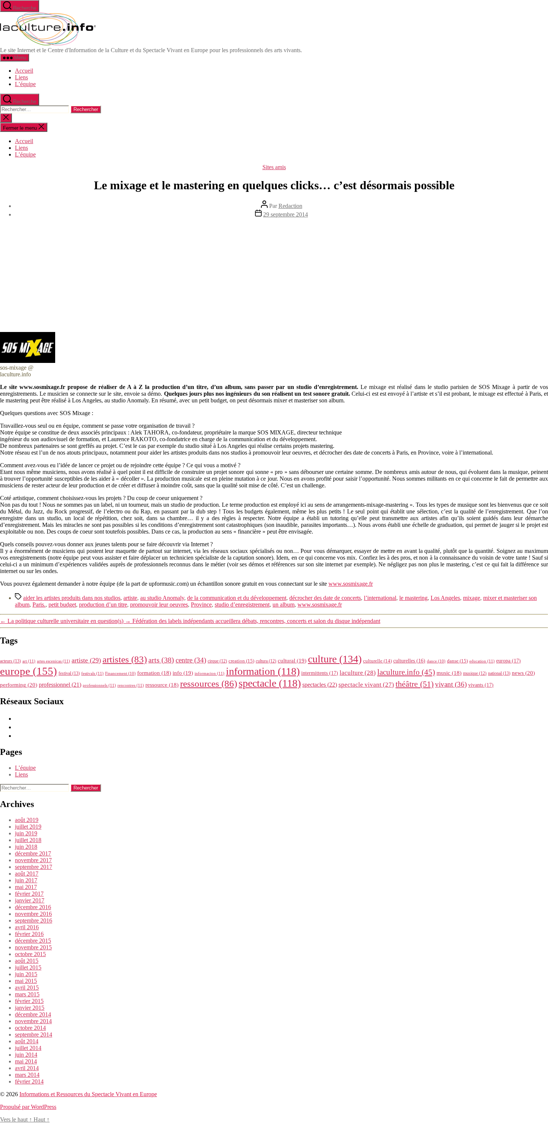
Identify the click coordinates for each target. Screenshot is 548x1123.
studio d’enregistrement (242, 604)
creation (241, 661)
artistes (125, 659)
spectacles (319, 684)
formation (154, 673)
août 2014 (26, 1041)
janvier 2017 (29, 900)
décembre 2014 (33, 1014)
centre (191, 660)
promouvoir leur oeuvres (159, 604)
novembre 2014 (33, 1021)
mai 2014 (26, 1061)
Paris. (38, 604)
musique (474, 673)
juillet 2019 (28, 826)
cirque (217, 661)
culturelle (377, 661)
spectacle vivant (366, 684)
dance (436, 661)
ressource (162, 685)
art (28, 661)
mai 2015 (26, 981)
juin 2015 (26, 974)
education (482, 661)
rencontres (130, 685)
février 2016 (29, 934)
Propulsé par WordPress (28, 1107)
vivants (481, 685)
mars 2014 (27, 1075)
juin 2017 (26, 880)
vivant (451, 684)
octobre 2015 (30, 954)
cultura (266, 661)
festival (69, 673)
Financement (120, 673)
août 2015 (26, 961)
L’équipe (25, 84)
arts (161, 660)
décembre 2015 (33, 940)
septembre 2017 (33, 867)
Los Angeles (445, 598)
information (263, 671)
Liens (21, 77)
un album (284, 604)
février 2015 (29, 1001)
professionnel (60, 684)
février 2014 (29, 1081)
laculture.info (406, 672)
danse (457, 661)
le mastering (413, 598)
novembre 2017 (33, 860)
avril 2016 (27, 927)
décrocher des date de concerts (325, 598)
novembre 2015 (33, 947)
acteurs (10, 661)
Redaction (290, 206)
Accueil (24, 70)
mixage (471, 598)
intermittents (319, 673)
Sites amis (274, 167)
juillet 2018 (28, 840)
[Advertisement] (274, 276)
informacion (209, 673)
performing (18, 684)
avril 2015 (27, 987)
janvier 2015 (29, 1008)
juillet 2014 (28, 1048)
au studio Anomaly (162, 598)
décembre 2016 (33, 907)
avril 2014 (27, 1068)
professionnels (99, 685)
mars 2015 (27, 994)
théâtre (415, 684)
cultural (292, 661)
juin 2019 (26, 833)
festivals (92, 673)
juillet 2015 (28, 967)
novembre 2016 (33, 914)
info (183, 673)
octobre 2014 (30, 1028)
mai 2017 (26, 887)
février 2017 (29, 894)
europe (28, 671)
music (449, 673)
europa (508, 661)
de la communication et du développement (236, 598)
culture (335, 659)
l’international (380, 598)
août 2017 (26, 873)
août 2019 (26, 820)
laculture (358, 672)
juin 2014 (26, 1054)
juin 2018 (26, 847)
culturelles (409, 661)
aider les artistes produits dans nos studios (71, 598)
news (523, 673)
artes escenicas (53, 661)
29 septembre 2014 (285, 214)
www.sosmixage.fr (350, 584)
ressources (208, 683)
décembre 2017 (33, 853)
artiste (130, 598)
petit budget (62, 604)
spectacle (270, 683)
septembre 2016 (33, 920)
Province (201, 604)
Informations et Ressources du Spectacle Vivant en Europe (88, 1094)
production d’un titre (103, 604)
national (499, 673)
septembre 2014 (33, 1034)
